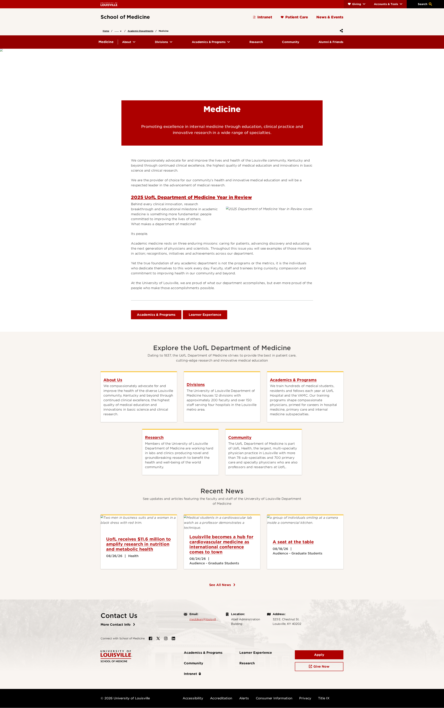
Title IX (324, 698)
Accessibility (193, 698)
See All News (220, 585)
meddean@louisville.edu (204, 619)
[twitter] (158, 638)
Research (247, 663)
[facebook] (150, 638)
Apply (319, 655)
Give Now (321, 666)
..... (117, 30)
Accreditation (221, 698)
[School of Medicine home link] (116, 656)
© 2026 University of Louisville (125, 698)
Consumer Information (274, 698)
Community (193, 663)
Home (106, 31)
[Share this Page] (340, 30)
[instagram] (166, 638)
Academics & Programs (156, 314)
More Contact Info (116, 624)
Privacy (305, 698)
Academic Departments (140, 31)
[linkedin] (173, 638)
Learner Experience (205, 314)
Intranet (190, 674)
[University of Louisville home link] (109, 4)
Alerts (244, 698)
